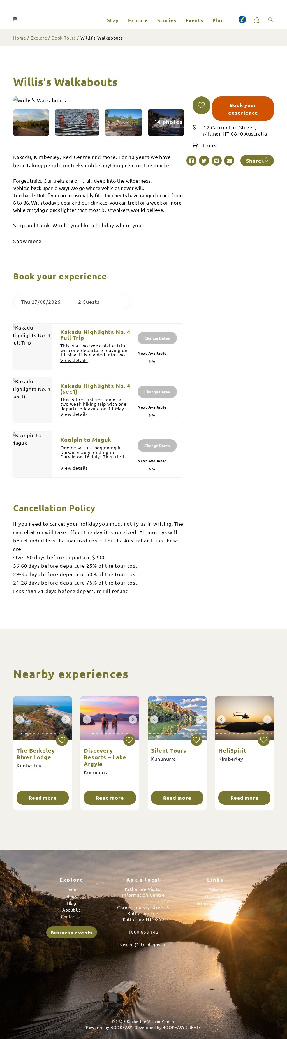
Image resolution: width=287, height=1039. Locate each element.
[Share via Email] (229, 161)
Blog (71, 903)
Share (253, 160)
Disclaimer (215, 896)
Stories (167, 20)
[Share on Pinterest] (217, 161)
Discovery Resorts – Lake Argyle (105, 757)
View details (74, 360)
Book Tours (64, 37)
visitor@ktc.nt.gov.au (143, 944)
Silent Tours (168, 750)
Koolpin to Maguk (86, 439)
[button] (201, 105)
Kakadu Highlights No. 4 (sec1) (95, 388)
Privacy (215, 889)
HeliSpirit (232, 750)
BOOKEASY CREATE (182, 1027)
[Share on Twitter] (204, 161)
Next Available (152, 353)
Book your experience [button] (243, 109)
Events (194, 20)
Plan (218, 20)
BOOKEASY (121, 1027)
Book (71, 896)
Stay (113, 20)
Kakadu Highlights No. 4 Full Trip (95, 334)
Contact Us (71, 916)
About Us (71, 909)
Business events (71, 932)
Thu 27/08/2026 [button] (41, 302)
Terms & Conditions (215, 903)
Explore (138, 20)
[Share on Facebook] (191, 161)
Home (19, 37)
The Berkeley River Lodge (36, 754)
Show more (27, 241)
